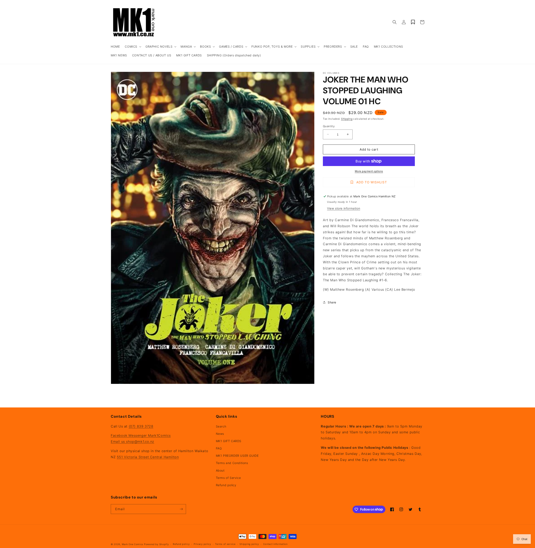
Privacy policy (202, 544)
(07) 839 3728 (141, 426)
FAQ (219, 448)
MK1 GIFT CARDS (228, 441)
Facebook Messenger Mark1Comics (141, 435)
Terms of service (225, 544)
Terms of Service (228, 478)
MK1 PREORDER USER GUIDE (237, 455)
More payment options (369, 171)
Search (221, 426)
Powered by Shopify (156, 544)
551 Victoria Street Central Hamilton (148, 457)
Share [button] (332, 302)
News (220, 433)
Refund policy (226, 485)
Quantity (329, 126)
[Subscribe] (181, 509)
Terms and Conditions (232, 463)
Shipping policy (249, 544)
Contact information (275, 544)
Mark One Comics (132, 544)
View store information (343, 208)
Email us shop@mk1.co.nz (132, 441)
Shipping (347, 118)
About (220, 470)
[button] (132, 46)
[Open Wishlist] (413, 22)
